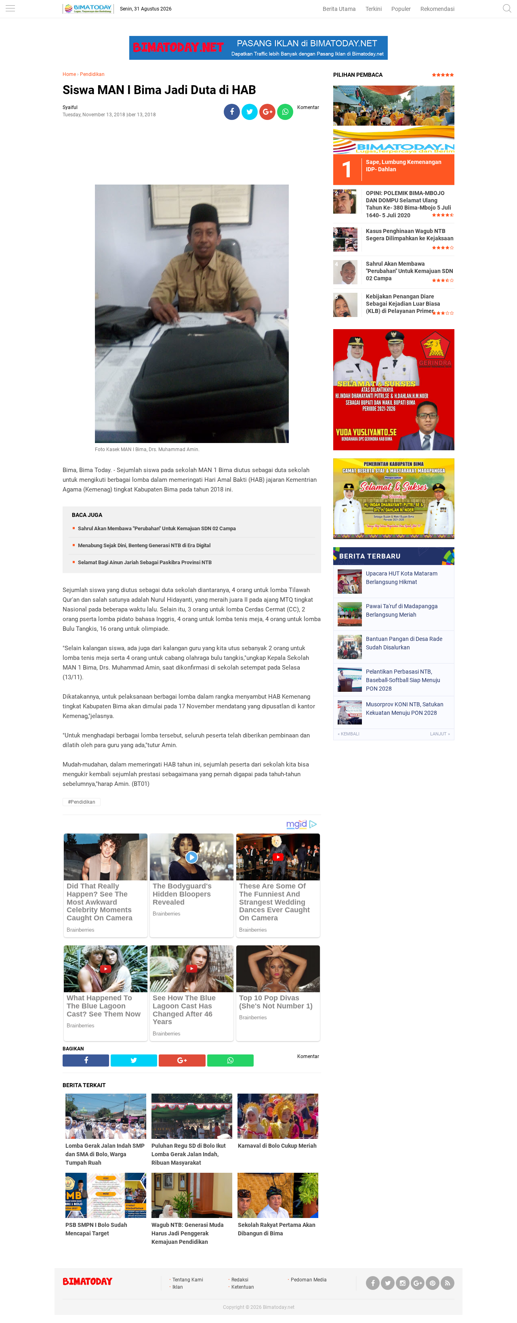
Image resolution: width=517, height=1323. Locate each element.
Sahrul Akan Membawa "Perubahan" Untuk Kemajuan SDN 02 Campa (157, 528)
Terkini (374, 9)
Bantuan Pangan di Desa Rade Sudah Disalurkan (404, 643)
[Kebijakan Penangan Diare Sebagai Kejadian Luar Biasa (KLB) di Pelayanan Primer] (345, 304)
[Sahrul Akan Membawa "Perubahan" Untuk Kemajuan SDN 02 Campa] (345, 272)
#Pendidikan (81, 802)
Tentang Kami (187, 1280)
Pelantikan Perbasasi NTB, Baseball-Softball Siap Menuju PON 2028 (403, 680)
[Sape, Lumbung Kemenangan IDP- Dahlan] (393, 119)
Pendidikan (92, 74)
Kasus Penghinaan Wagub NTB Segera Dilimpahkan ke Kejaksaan (410, 235)
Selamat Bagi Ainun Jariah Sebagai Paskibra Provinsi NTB (145, 562)
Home (69, 74)
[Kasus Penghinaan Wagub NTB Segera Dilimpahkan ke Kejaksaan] (345, 239)
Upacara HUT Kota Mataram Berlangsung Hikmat (401, 577)
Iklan (177, 1287)
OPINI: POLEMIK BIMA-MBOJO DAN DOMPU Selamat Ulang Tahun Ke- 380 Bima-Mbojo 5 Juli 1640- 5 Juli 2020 (408, 204)
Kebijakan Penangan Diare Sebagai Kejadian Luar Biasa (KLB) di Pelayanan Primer (403, 303)
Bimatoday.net (278, 1307)
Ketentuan (242, 1287)
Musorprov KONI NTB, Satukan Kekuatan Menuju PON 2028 (404, 708)
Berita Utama (339, 9)
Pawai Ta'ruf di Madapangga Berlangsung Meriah (402, 610)
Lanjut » (440, 734)
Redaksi (239, 1280)
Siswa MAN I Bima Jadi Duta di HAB (159, 90)
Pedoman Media (309, 1280)
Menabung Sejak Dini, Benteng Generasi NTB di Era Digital (144, 545)
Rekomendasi (437, 9)
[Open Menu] (10, 9)
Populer (401, 9)
